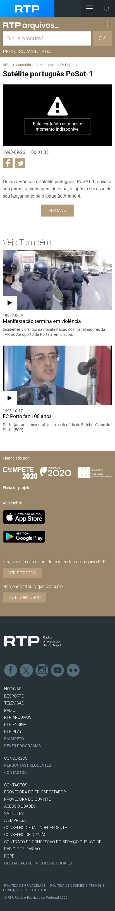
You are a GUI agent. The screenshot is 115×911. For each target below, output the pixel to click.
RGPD (9, 856)
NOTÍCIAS (12, 689)
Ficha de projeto (16, 487)
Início (7, 65)
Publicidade (36, 890)
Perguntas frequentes (27, 765)
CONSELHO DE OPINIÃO (25, 834)
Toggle (106, 8)
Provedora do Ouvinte (27, 799)
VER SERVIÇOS (22, 572)
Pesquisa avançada (27, 51)
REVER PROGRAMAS (22, 746)
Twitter (26, 670)
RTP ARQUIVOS (18, 717)
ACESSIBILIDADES (20, 806)
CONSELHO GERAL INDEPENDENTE (35, 827)
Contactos (15, 772)
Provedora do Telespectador (35, 792)
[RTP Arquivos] (31, 26)
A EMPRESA (15, 820)
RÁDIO (9, 710)
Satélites (14, 813)
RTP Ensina (15, 724)
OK (102, 38)
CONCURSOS (16, 758)
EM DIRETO (14, 739)
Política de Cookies (67, 886)
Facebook (11, 670)
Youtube (57, 670)
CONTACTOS (15, 785)
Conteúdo (23, 65)
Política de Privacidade (24, 886)
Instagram (42, 670)
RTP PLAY (13, 731)
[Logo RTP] (32, 641)
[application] (57, 115)
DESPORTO (14, 696)
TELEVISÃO (14, 703)
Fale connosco (24, 597)
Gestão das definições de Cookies (38, 863)
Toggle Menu (89, 8)
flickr (73, 670)
